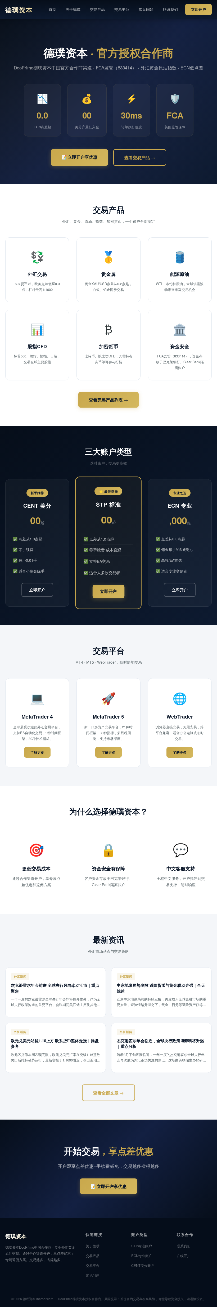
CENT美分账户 (142, 1265)
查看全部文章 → (108, 1093)
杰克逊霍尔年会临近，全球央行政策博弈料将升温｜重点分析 (160, 1043)
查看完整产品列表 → (108, 400)
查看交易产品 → (139, 157)
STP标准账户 (141, 1245)
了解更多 (37, 752)
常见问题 (146, 9)
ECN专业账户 (141, 1255)
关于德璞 (73, 9)
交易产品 (97, 9)
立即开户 (198, 9)
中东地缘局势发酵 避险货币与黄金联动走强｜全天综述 (161, 988)
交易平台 (121, 9)
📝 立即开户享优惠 (79, 157)
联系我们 (170, 9)
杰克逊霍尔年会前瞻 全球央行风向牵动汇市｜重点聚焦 (55, 988)
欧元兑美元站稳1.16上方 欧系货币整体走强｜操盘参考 (55, 1043)
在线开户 (184, 1255)
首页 (52, 9)
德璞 (19, 9)
